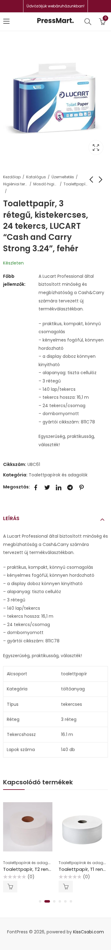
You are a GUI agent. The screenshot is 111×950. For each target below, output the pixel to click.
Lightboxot (96, 147)
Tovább (10, 886)
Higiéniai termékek (15, 184)
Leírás (11, 518)
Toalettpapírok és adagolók (76, 184)
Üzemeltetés (62, 177)
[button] (40, 901)
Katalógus (36, 177)
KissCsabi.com (88, 932)
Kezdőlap (12, 177)
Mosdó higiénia (45, 184)
